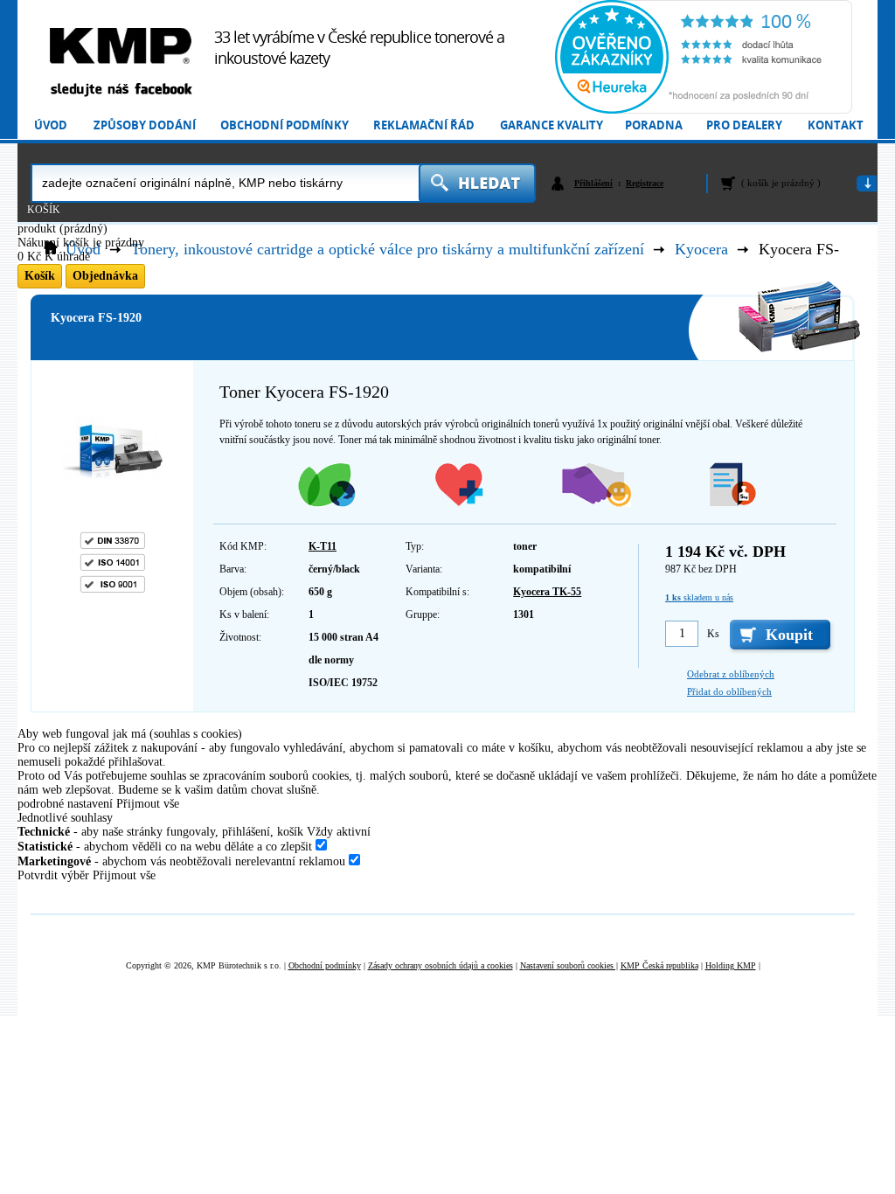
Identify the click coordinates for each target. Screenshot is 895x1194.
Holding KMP (730, 965)
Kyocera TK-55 (547, 592)
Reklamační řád (424, 125)
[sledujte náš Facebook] (120, 90)
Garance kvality (551, 125)
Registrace (644, 183)
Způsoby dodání (145, 125)
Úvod (50, 125)
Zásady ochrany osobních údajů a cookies (440, 965)
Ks (713, 634)
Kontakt (836, 125)
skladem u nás (699, 597)
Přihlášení (593, 183)
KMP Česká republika (659, 965)
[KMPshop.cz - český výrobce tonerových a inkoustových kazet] (120, 46)
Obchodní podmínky (284, 125)
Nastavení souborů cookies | (569, 965)
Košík (43, 210)
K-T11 (322, 546)
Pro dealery (744, 125)
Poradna (654, 125)
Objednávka (105, 275)
